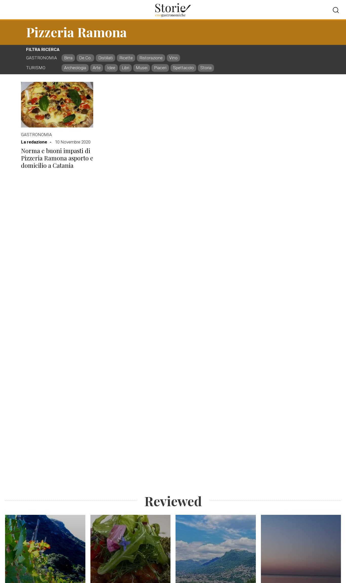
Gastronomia (36, 134)
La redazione (34, 141)
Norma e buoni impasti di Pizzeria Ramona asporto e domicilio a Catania (57, 158)
